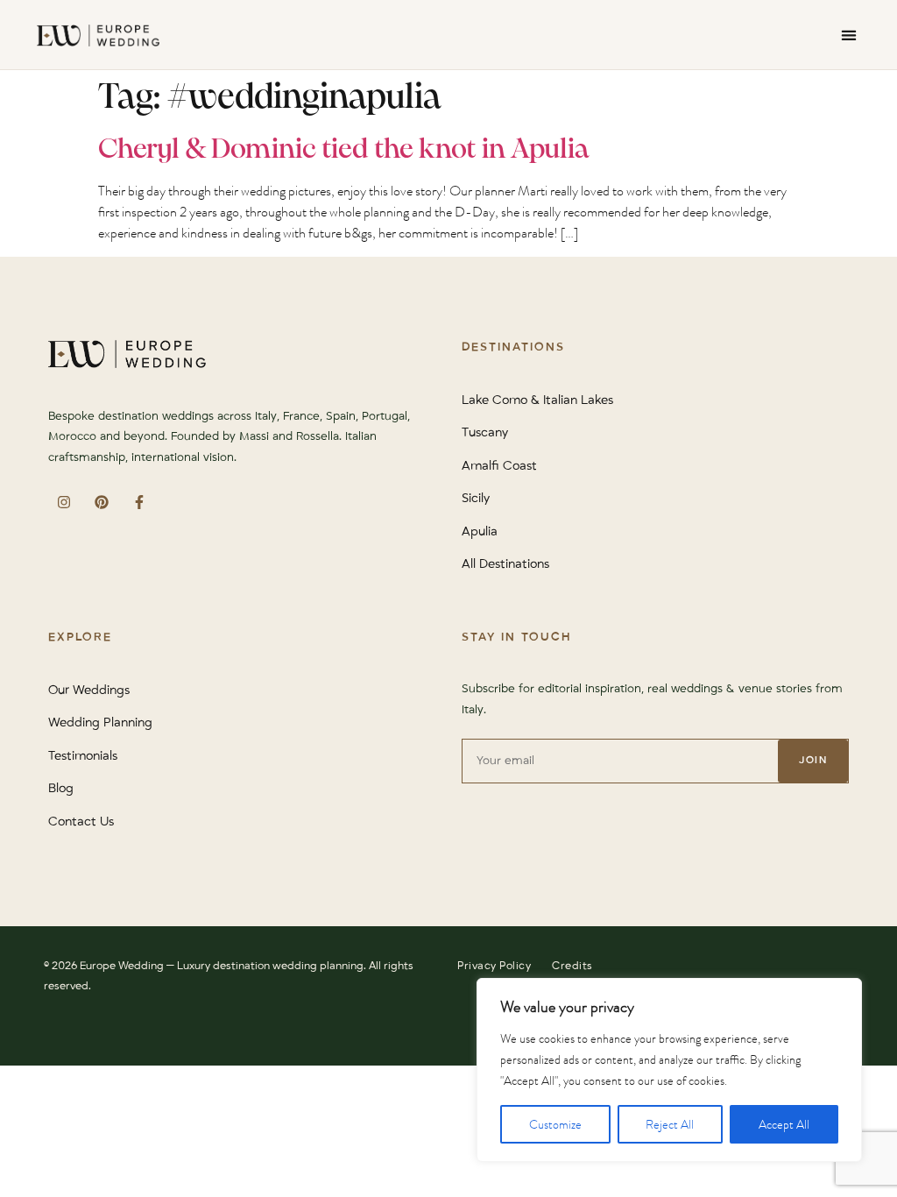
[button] (848, 34)
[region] (669, 1070)
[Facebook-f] (139, 501)
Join (813, 760)
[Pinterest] (101, 501)
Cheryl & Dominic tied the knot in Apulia (344, 150)
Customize (555, 1124)
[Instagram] (63, 501)
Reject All (670, 1124)
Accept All (784, 1124)
